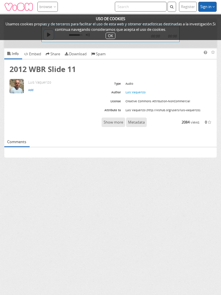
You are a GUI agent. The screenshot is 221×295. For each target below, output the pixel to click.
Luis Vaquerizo (135, 92)
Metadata (136, 122)
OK (110, 35)
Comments (16, 141)
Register (188, 6)
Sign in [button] (206, 6)
